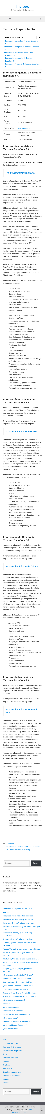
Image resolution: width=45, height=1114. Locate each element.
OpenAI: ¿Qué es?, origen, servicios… (18, 939)
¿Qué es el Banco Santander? (15, 1025)
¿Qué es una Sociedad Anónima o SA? (18, 986)
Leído (26, 1112)
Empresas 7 (10, 843)
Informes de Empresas (12, 1047)
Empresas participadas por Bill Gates (17, 909)
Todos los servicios (10, 1043)
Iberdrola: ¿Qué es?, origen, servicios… (19, 923)
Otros (5, 1054)
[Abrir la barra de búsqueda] (40, 19)
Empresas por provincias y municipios (18, 919)
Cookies (6, 1079)
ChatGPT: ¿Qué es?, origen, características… (21, 959)
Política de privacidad (11, 1076)
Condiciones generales (12, 1072)
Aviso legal (7, 1069)
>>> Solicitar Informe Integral (20, 173)
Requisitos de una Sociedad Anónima (17, 979)
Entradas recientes (10, 1058)
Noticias (6, 1061)
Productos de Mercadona (13, 1011)
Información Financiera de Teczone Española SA (19, 53)
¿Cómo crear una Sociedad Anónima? (18, 975)
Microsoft (6, 1004)
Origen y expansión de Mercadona (16, 1014)
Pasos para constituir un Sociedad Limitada (20, 997)
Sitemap (6, 1083)
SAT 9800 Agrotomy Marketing (18, 850)
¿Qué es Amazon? (10, 1018)
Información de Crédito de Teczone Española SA (18, 59)
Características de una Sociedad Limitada (19, 993)
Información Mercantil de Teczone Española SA (22, 65)
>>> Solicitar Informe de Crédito (22, 566)
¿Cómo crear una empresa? (14, 1000)
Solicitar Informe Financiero (24, 431)
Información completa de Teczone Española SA (22, 48)
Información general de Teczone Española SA (21, 42)
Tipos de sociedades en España (15, 989)
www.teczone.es (24, 128)
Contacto (6, 1065)
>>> (8, 431)
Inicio (5, 1040)
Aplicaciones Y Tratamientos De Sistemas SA (24, 847)
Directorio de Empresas (12, 1051)
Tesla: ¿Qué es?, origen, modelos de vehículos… (22, 949)
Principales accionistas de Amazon (16, 1022)
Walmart (6, 912)
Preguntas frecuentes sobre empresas (18, 916)
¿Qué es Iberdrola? (10, 1029)
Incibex (22, 6)
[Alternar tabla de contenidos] (37, 38)
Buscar (36, 863)
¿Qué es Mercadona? (11, 1007)
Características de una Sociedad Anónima (19, 982)
